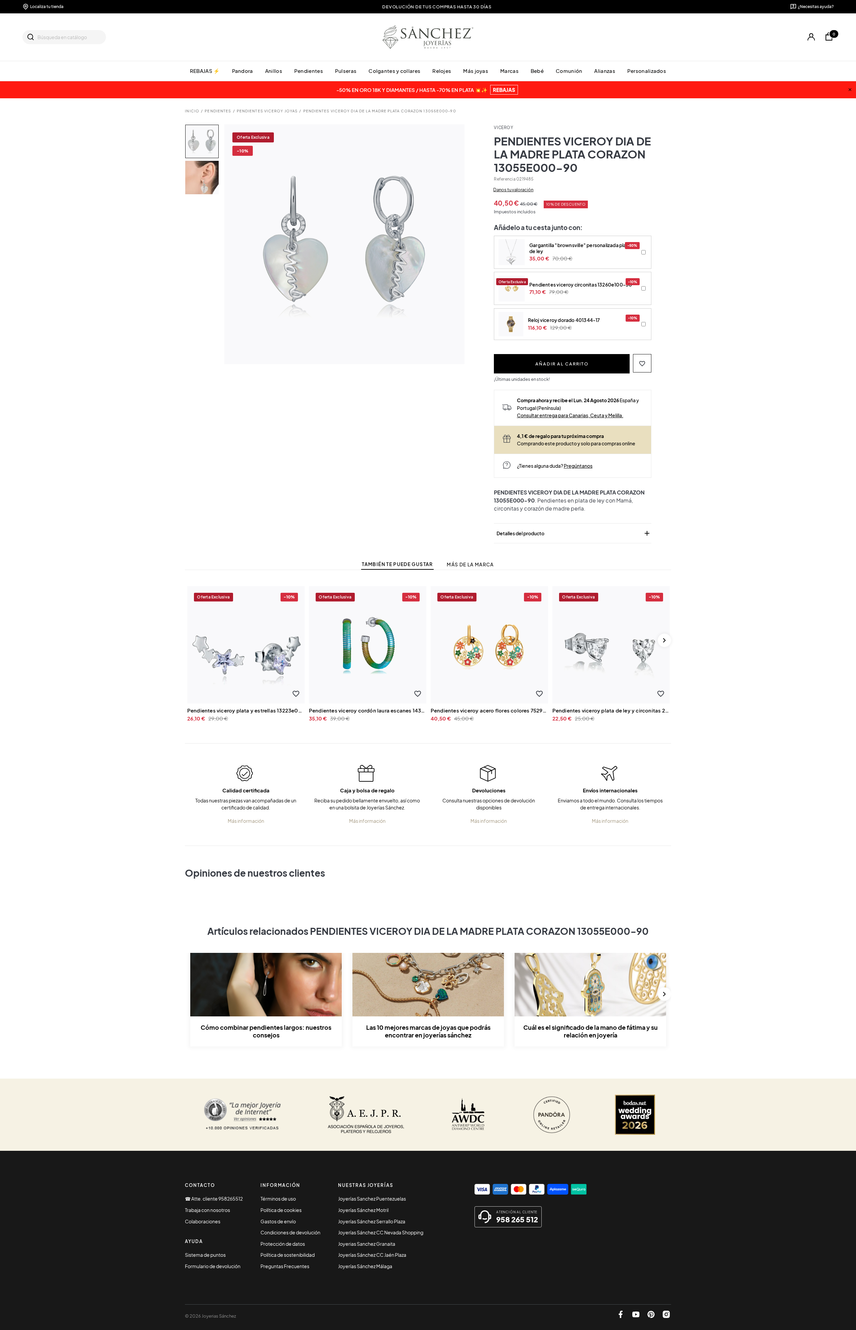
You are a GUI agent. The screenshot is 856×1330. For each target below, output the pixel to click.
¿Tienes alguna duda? (555, 466)
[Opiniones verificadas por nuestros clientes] (242, 1115)
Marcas (509, 71)
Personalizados (646, 71)
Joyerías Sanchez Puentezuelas (372, 1199)
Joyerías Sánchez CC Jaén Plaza (372, 1255)
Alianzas (604, 71)
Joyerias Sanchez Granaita (366, 1244)
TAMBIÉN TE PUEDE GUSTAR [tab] (397, 564)
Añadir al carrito (561, 363)
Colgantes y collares (394, 71)
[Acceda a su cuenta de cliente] (811, 36)
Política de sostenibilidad (287, 1255)
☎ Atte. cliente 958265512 (214, 1199)
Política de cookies (281, 1210)
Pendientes (308, 71)
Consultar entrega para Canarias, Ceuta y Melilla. (570, 415)
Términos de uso (278, 1199)
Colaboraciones (202, 1221)
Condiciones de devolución (290, 1232)
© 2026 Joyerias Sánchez (210, 1316)
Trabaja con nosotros (207, 1210)
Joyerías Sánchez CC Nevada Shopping (380, 1232)
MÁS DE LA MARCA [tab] (470, 564)
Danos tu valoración (513, 189)
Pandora (242, 71)
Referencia (504, 179)
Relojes (441, 71)
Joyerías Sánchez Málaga (365, 1266)
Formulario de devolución (212, 1266)
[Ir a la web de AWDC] (468, 1115)
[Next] (664, 640)
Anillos (273, 71)
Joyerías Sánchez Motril (363, 1210)
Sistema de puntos (205, 1255)
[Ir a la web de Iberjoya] (366, 1115)
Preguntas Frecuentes (284, 1266)
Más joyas (475, 71)
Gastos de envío (278, 1221)
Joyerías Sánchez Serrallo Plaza (371, 1221)
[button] (642, 363)
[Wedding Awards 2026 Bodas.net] (635, 1115)
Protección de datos (282, 1244)
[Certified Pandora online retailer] (552, 1115)
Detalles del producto (574, 533)
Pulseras (345, 71)
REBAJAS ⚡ (205, 71)
